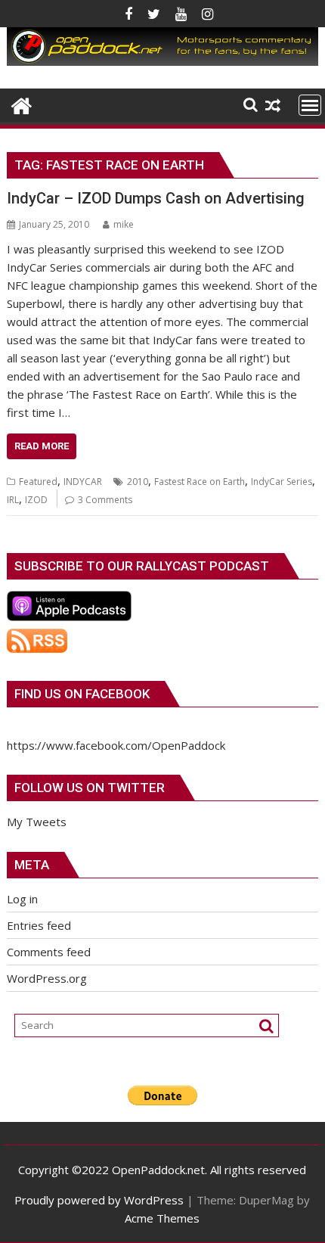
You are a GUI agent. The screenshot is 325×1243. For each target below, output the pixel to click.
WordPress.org (47, 978)
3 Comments (105, 499)
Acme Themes (162, 1218)
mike (123, 224)
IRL (13, 499)
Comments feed (49, 951)
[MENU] (310, 105)
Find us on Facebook (82, 693)
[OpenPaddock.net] (162, 61)
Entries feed (39, 925)
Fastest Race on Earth (199, 481)
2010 (137, 481)
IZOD (36, 499)
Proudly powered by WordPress (99, 1199)
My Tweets (37, 821)
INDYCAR (82, 481)
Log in (22, 898)
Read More (41, 446)
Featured (38, 481)
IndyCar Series (281, 481)
